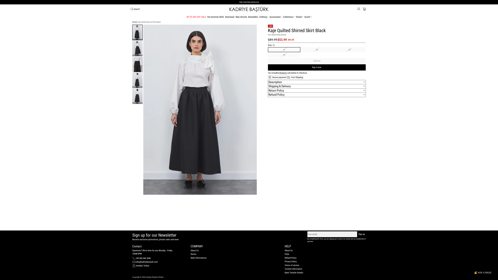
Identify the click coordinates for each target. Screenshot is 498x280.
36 (284, 49)
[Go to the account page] (358, 9)
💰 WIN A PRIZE (483, 272)
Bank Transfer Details (294, 272)
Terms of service (292, 265)
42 (284, 55)
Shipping (283, 73)
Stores (193, 254)
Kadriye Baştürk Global (154, 277)
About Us (195, 250)
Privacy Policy (291, 261)
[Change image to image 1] (137, 32)
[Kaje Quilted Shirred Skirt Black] (200, 110)
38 (317, 49)
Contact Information (293, 269)
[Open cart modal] (364, 9)
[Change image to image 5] (137, 96)
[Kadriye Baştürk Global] (249, 9)
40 (349, 49)
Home (134, 22)
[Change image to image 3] (137, 64)
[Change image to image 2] (137, 48)
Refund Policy (290, 258)
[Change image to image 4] (137, 80)
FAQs (287, 254)
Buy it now (316, 67)
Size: (271, 45)
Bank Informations (199, 258)
